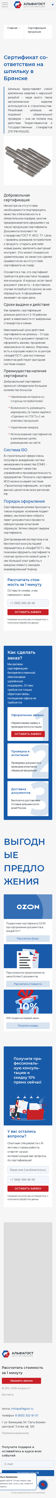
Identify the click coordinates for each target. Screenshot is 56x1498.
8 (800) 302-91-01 (26, 1415)
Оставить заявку (28, 612)
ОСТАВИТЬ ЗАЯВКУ (28, 734)
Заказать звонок (21, 1380)
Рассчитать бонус (28, 938)
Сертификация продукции (37, 29)
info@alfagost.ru (22, 1408)
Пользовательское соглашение (28, 1492)
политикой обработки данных (23, 622)
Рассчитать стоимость (28, 984)
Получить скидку (28, 1025)
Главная (12, 28)
